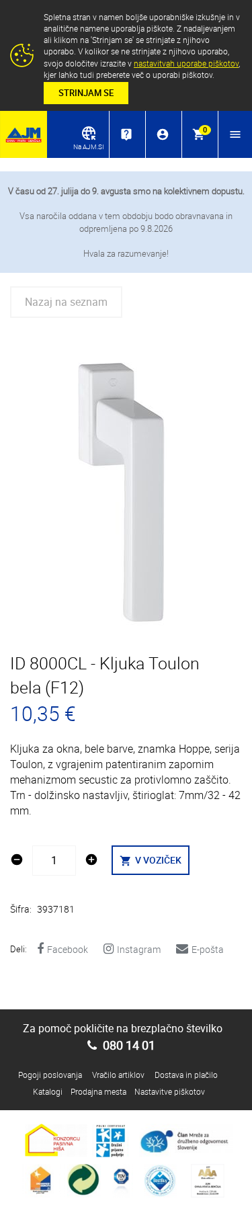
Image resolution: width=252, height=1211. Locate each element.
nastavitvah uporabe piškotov (186, 63)
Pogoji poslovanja (50, 1074)
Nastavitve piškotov (169, 1091)
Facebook (67, 949)
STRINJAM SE (86, 93)
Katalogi (47, 1091)
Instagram (139, 949)
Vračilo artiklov (118, 1074)
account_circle (162, 134)
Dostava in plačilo (186, 1074)
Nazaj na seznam (66, 301)
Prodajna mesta (98, 1091)
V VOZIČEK (150, 860)
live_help (126, 134)
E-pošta (208, 949)
